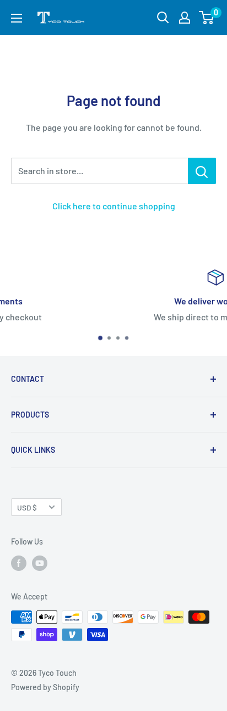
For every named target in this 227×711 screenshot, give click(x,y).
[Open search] (163, 18)
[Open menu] (16, 18)
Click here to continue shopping (113, 206)
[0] (207, 17)
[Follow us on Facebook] (18, 563)
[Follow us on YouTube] (39, 563)
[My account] (184, 18)
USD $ (27, 507)
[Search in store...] (202, 171)
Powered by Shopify (45, 687)
